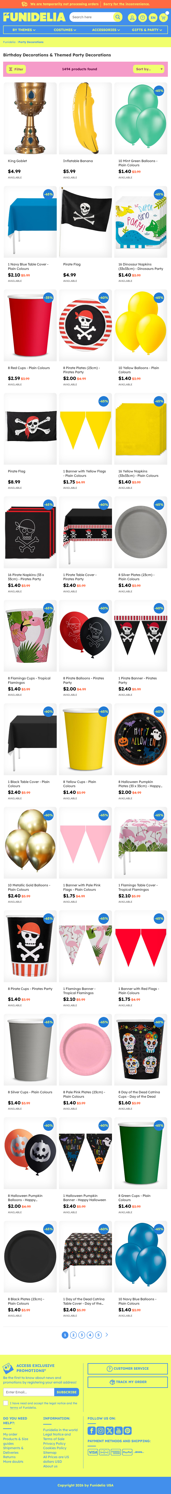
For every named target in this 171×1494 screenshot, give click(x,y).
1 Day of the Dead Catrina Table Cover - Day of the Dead (83, 1301)
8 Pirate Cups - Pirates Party (30, 989)
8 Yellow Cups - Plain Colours (79, 784)
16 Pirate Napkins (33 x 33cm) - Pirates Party (26, 577)
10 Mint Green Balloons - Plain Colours (137, 163)
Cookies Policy (54, 1448)
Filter (18, 69)
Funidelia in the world (60, 1430)
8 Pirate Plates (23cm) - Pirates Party (81, 370)
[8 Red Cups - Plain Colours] (30, 325)
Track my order (131, 1382)
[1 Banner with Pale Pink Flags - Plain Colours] (85, 843)
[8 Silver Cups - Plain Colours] (30, 1050)
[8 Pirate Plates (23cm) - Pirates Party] (85, 325)
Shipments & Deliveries (13, 1450)
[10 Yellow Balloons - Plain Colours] (140, 325)
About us (50, 1466)
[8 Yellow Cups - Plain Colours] (85, 739)
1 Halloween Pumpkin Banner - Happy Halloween (84, 1198)
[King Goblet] (30, 118)
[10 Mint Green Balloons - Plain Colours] (140, 118)
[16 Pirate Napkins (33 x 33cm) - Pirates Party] (30, 532)
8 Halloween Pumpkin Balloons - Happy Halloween (25, 1198)
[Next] (106, 1335)
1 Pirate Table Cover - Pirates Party (80, 577)
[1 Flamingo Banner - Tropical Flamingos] (85, 946)
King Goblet (17, 161)
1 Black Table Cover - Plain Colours (29, 784)
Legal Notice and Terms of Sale (57, 1436)
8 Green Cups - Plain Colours (134, 1198)
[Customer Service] (142, 17)
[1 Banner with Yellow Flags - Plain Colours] (85, 429)
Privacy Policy (54, 1443)
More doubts (13, 1461)
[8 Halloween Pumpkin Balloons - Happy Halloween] (30, 1153)
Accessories (104, 29)
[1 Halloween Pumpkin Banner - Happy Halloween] (85, 1153)
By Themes (22, 29)
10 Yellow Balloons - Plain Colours (138, 370)
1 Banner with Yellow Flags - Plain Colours (84, 473)
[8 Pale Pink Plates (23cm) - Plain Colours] (85, 1050)
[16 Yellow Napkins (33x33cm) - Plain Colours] (140, 429)
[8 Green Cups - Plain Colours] (140, 1153)
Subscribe (67, 1392)
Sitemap (50, 1452)
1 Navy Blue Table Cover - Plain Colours (28, 266)
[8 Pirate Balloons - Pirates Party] (85, 636)
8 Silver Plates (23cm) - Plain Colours (136, 577)
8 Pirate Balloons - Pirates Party (83, 680)
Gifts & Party (145, 29)
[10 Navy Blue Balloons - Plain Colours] (140, 1257)
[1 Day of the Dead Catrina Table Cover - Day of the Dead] (85, 1257)
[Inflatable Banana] (85, 118)
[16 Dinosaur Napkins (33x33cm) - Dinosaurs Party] (140, 222)
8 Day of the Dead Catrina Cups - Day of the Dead (139, 1094)
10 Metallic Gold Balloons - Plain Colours (29, 887)
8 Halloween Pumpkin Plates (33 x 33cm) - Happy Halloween (139, 784)
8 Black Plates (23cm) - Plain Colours (26, 1301)
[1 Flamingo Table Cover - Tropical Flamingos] (140, 843)
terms (14, 1407)
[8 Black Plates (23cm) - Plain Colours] (30, 1257)
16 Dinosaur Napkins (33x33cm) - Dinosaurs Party (140, 266)
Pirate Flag (71, 264)
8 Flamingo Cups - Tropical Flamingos (29, 680)
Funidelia (9, 42)
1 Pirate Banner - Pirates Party (137, 680)
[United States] (92, 1431)
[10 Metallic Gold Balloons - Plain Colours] (30, 843)
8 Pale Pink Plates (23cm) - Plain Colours (84, 1094)
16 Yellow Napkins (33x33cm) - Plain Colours (138, 473)
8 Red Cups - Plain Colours (29, 368)
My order (10, 1434)
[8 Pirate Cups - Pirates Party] (30, 946)
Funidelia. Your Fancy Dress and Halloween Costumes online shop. (34, 17)
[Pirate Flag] (85, 222)
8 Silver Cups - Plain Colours (30, 1092)
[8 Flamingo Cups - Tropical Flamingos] (30, 636)
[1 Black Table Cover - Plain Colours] (30, 739)
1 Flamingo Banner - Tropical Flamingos (79, 991)
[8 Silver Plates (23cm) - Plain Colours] (140, 532)
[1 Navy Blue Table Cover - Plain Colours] (30, 222)
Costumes (63, 29)
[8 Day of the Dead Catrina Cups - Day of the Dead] (140, 1050)
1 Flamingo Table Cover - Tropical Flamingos (138, 887)
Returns (9, 1457)
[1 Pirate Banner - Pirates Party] (140, 636)
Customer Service (131, 1368)
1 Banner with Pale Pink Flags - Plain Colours (82, 887)
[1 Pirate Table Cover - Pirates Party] (85, 532)
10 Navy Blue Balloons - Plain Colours (137, 1301)
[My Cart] (163, 17)
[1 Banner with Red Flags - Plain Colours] (140, 946)
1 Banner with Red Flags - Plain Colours (138, 991)
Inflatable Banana (78, 161)
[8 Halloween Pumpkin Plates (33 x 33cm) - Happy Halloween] (140, 739)
